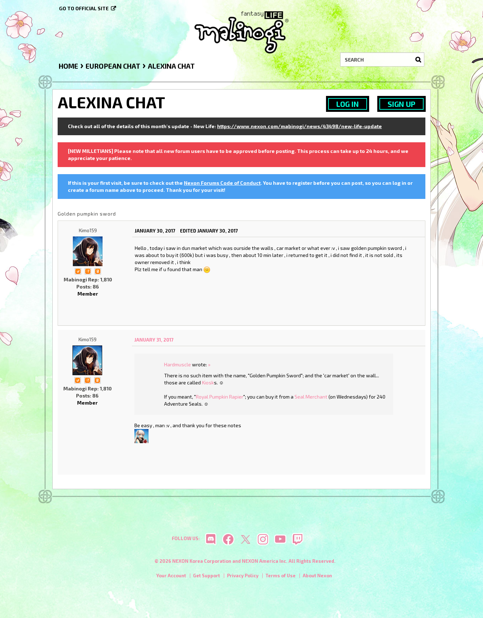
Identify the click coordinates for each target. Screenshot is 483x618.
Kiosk (208, 382)
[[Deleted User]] (141, 436)
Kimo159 (88, 230)
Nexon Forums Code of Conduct (222, 183)
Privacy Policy (242, 575)
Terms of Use (281, 575)
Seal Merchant (311, 397)
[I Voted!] (78, 271)
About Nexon (317, 575)
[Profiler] (98, 271)
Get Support (206, 575)
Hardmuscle (177, 364)
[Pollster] (88, 271)
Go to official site (84, 8)
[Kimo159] (88, 251)
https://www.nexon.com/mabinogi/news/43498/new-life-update (299, 126)
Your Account (171, 575)
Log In (347, 103)
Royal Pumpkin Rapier (219, 397)
